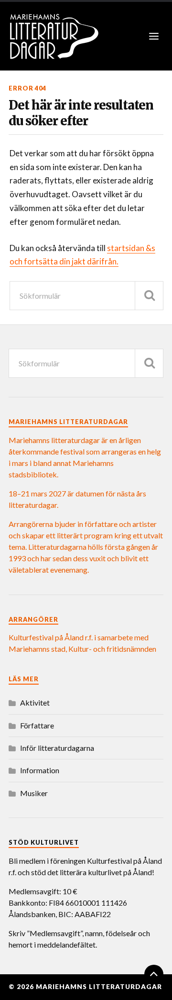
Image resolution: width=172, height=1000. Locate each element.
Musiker (34, 793)
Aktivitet (35, 702)
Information (39, 770)
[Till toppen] (153, 974)
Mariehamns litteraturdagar (99, 986)
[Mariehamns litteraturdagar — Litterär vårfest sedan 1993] (86, 36)
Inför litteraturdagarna (57, 747)
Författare (37, 725)
